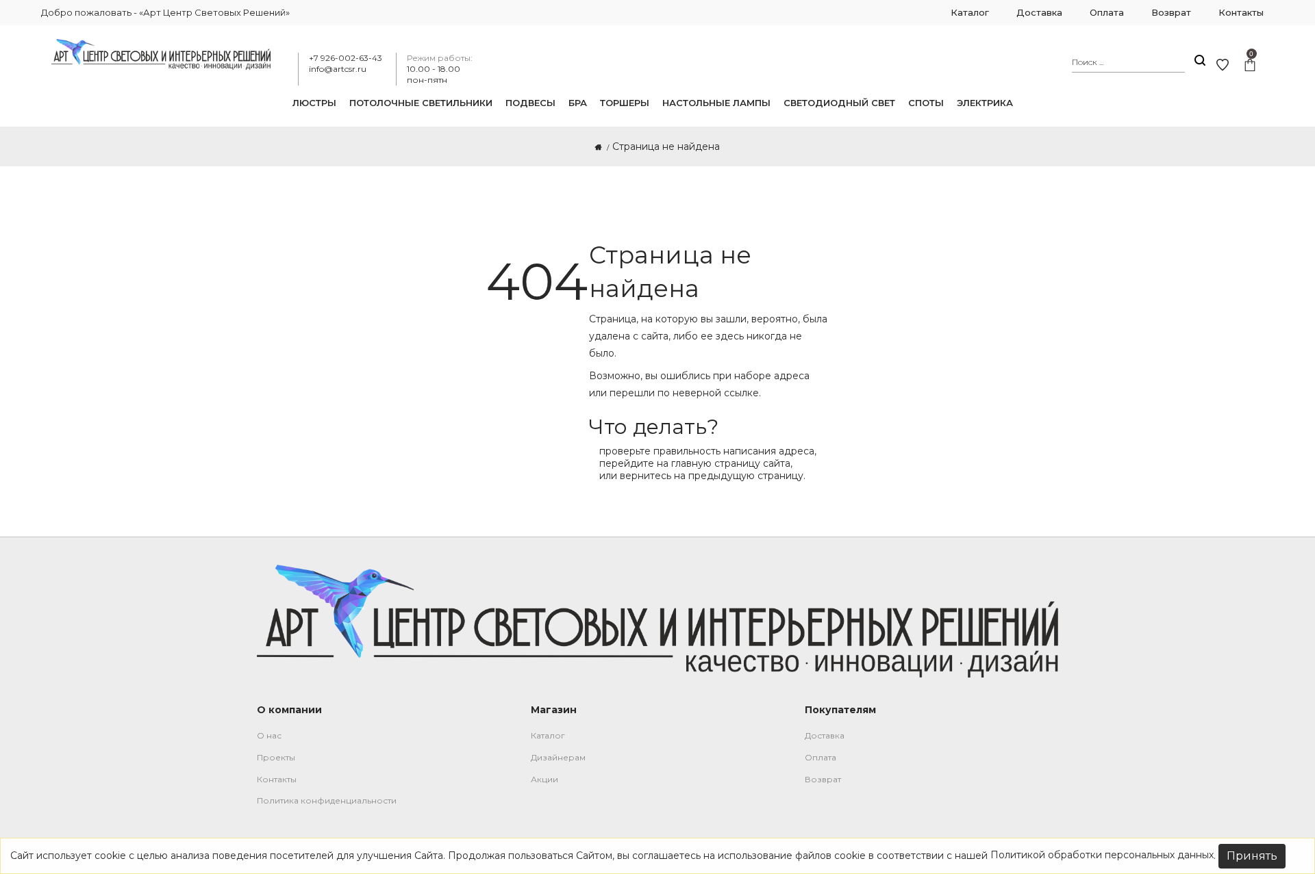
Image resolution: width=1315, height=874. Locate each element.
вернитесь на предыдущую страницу (711, 476)
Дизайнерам (558, 757)
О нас (269, 735)
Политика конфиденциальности (327, 800)
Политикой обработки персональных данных (1102, 855)
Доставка (824, 735)
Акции (544, 779)
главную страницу (715, 463)
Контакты (277, 779)
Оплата (820, 757)
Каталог (548, 735)
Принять (1252, 855)
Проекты (276, 757)
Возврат (823, 779)
